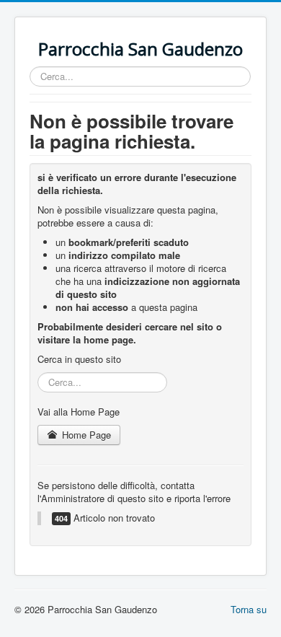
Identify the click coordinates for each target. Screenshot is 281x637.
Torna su (249, 609)
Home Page (85, 434)
